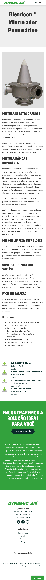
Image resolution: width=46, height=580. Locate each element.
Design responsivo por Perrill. (32, 566)
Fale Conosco (21, 431)
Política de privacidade (11, 566)
